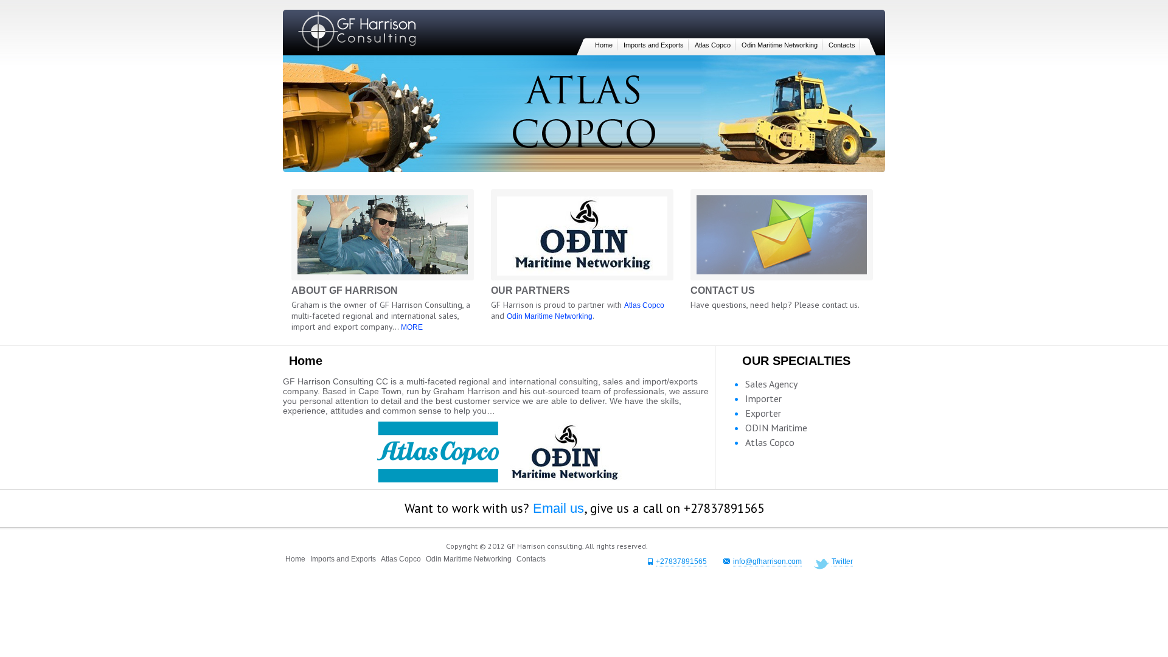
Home (604, 45)
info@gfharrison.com (767, 561)
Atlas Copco (713, 45)
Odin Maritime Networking (780, 45)
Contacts (842, 45)
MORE (412, 327)
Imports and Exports (654, 45)
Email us (558, 508)
